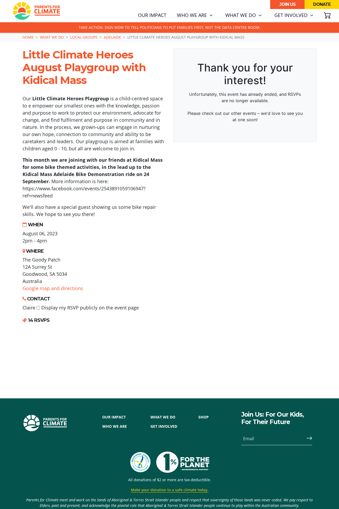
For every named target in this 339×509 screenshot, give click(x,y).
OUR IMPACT (114, 417)
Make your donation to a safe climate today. (169, 489)
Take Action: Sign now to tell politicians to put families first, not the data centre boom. (170, 27)
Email (248, 439)
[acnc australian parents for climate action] (143, 462)
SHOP (203, 417)
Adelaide (112, 37)
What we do (52, 37)
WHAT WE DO (162, 417)
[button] (195, 15)
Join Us (287, 4)
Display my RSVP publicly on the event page (89, 307)
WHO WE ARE (114, 426)
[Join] (307, 438)
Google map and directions (53, 288)
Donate (322, 4)
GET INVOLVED (163, 426)
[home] (36, 11)
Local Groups (83, 37)
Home (28, 37)
